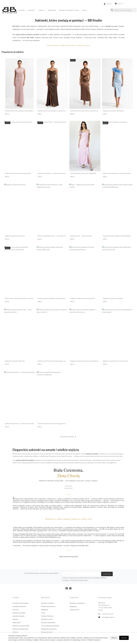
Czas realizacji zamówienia (50, 626)
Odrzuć (114, 638)
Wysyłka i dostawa (47, 603)
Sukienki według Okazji (20, 629)
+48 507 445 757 (108, 614)
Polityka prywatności (48, 606)
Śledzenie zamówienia (77, 603)
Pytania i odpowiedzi (48, 622)
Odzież (41, 10)
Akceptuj (124, 638)
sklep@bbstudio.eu (108, 617)
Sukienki (31, 10)
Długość (15, 632)
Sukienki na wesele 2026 (21, 626)
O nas (43, 613)
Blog (84, 10)
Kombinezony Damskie (20, 603)
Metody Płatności (47, 616)
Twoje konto (74, 597)
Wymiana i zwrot (46, 619)
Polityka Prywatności (93, 640)
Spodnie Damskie (19, 616)
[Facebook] (67, 588)
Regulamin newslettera (49, 629)
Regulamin (44, 609)
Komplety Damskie (19, 606)
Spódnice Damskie (19, 613)
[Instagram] (70, 588)
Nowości (22, 10)
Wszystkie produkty (68, 437)
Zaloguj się (73, 606)
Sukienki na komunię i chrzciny (69, 10)
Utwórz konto (74, 609)
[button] (107, 4)
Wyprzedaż (52, 10)
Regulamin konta (46, 632)
